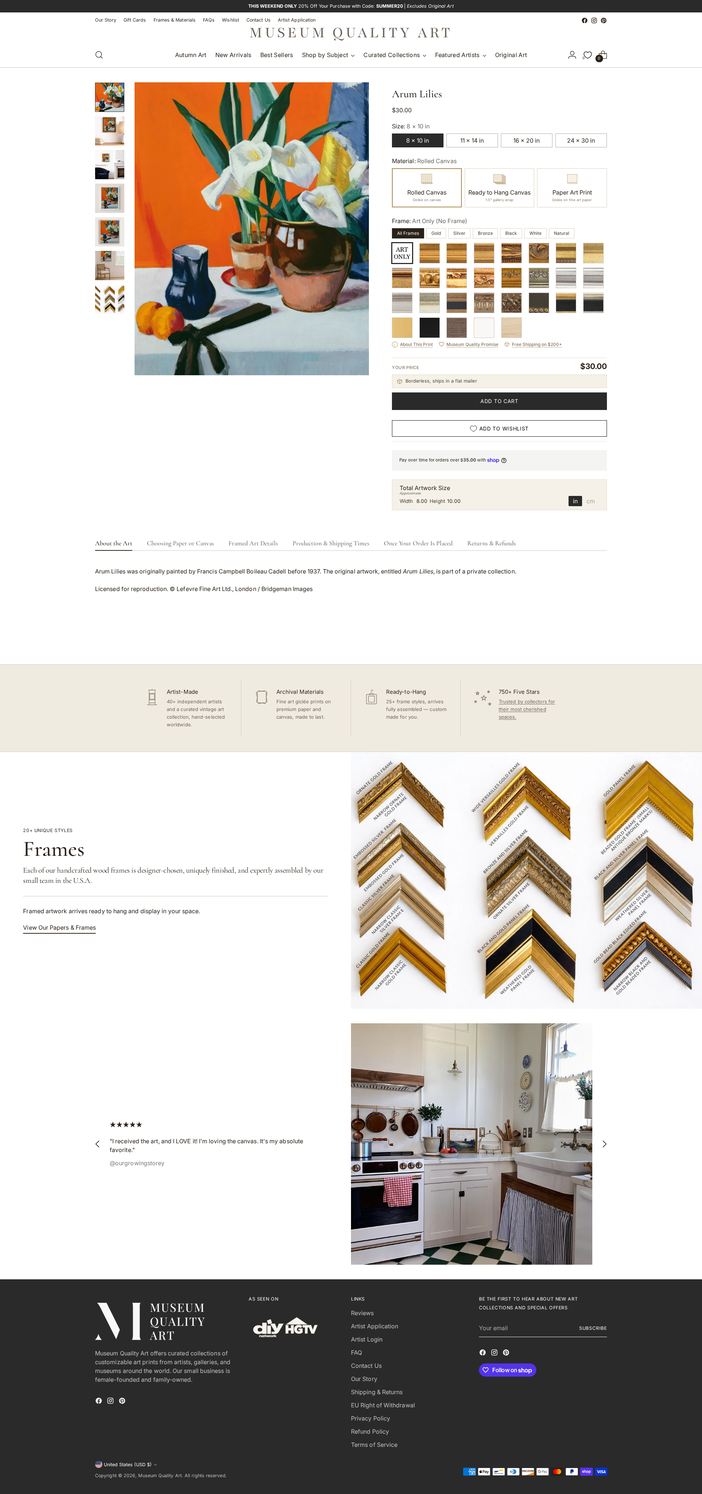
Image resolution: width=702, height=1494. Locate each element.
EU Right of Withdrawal (383, 1405)
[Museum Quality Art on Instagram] (594, 20)
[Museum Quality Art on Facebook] (584, 20)
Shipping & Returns (377, 1392)
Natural (561, 233)
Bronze (485, 233)
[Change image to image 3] (109, 164)
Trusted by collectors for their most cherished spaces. (527, 709)
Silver (459, 233)
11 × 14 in (472, 140)
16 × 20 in (526, 140)
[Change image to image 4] (109, 198)
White (535, 233)
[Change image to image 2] (109, 131)
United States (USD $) (128, 1464)
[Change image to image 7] (109, 299)
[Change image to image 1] (109, 97)
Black (511, 233)
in (575, 501)
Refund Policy (370, 1431)
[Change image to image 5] (109, 232)
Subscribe (593, 1328)
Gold (436, 233)
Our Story (364, 1378)
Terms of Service (374, 1444)
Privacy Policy (370, 1418)
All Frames (408, 233)
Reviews (362, 1313)
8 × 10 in (417, 140)
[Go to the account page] (572, 55)
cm (590, 501)
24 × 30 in (581, 140)
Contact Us (366, 1365)
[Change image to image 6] (109, 265)
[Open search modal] (99, 55)
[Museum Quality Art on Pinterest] (603, 20)
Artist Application (374, 1326)
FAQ (356, 1352)
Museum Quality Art (159, 1475)
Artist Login (366, 1339)
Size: (411, 126)
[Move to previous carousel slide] (584, 639)
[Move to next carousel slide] (601, 639)
